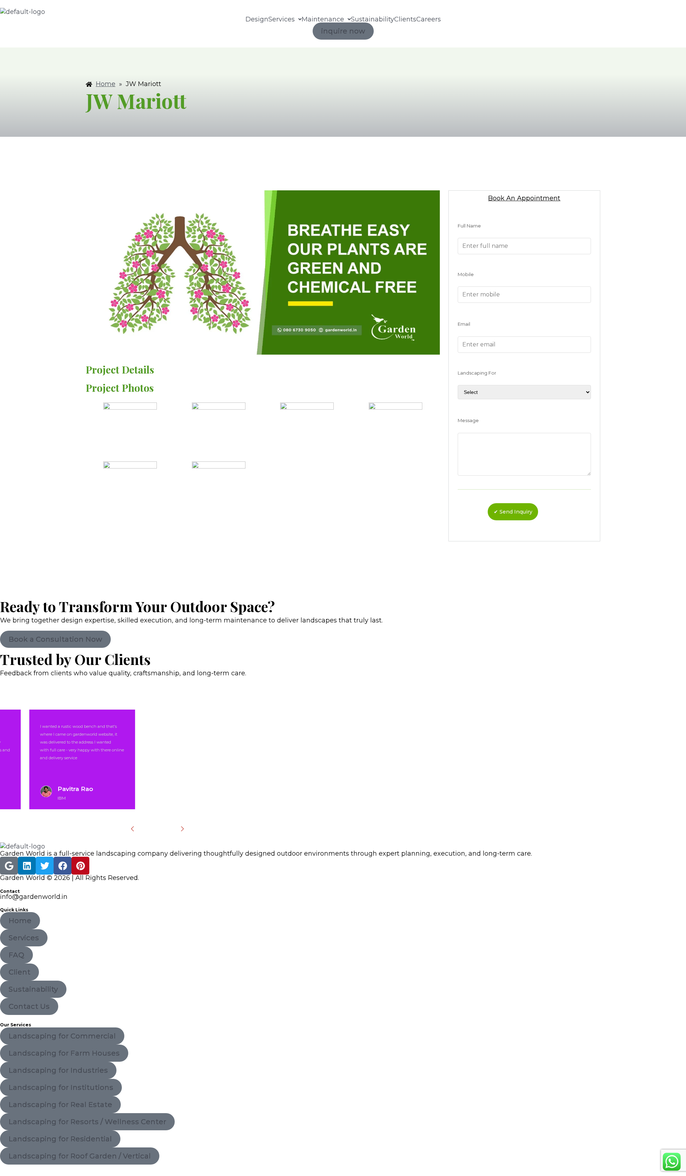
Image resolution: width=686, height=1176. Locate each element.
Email (464, 324)
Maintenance (323, 19)
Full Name (469, 226)
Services (281, 19)
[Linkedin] (27, 866)
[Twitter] (45, 866)
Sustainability (372, 19)
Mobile (466, 274)
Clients (405, 19)
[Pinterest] (80, 866)
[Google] (9, 866)
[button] (285, 19)
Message (468, 420)
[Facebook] (62, 866)
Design (256, 19)
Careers (428, 19)
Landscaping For (477, 373)
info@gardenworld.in (34, 897)
